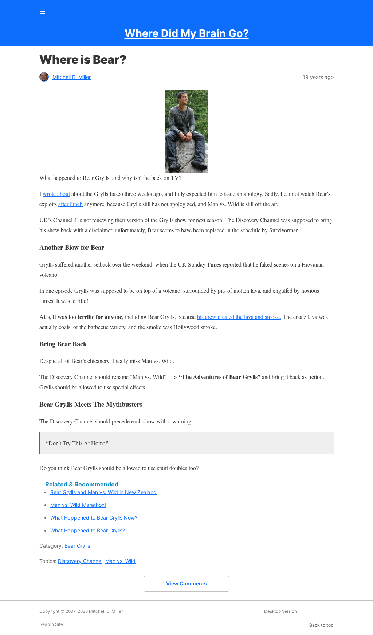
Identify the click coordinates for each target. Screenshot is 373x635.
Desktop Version (280, 611)
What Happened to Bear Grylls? (87, 530)
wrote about (56, 193)
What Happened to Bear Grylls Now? (93, 517)
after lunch (70, 204)
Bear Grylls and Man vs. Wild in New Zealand (103, 492)
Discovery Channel (80, 561)
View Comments (186, 583)
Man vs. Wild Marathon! (78, 505)
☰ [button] (42, 11)
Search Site (51, 624)
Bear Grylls (77, 546)
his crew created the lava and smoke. (239, 316)
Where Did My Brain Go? (187, 33)
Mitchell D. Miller (71, 77)
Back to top (321, 625)
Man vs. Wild (120, 561)
